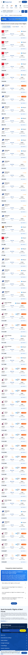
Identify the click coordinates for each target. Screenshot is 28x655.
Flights (11, 7)
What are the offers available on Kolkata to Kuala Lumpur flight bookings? (12, 572)
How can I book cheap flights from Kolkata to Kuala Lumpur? (12, 587)
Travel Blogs (4, 645)
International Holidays (6, 637)
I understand (24, 652)
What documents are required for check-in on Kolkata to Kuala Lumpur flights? (12, 598)
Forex (7, 7)
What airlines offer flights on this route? (11, 583)
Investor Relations (5, 648)
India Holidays (4, 640)
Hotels (16, 7)
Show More (14, 603)
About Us (3, 635)
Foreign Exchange (5, 643)
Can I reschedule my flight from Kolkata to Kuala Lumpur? (13, 593)
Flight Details (23, 37)
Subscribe (23, 630)
